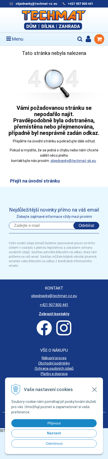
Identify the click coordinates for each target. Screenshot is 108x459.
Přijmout (54, 423)
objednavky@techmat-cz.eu (36, 4)
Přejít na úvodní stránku (35, 180)
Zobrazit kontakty (54, 314)
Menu (17, 39)
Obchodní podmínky (54, 363)
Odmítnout (54, 443)
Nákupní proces (54, 358)
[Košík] (99, 39)
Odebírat (86, 225)
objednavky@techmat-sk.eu (73, 161)
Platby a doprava (54, 374)
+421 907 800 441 (80, 4)
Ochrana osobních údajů (54, 368)
